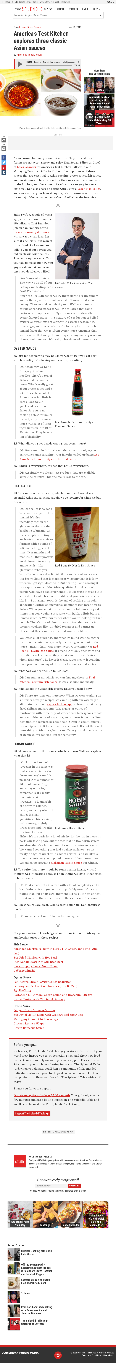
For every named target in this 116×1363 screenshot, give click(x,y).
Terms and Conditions (91, 1355)
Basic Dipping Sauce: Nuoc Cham (36, 966)
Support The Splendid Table (30, 1113)
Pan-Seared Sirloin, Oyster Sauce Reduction (43, 981)
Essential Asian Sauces (30, 27)
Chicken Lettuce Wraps (29, 1023)
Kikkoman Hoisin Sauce (66, 862)
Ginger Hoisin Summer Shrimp (34, 1010)
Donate (110, 2)
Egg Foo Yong (22, 990)
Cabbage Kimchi (24, 970)
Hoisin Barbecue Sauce (29, 1027)
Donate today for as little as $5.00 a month (42, 1095)
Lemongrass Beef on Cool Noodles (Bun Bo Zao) (45, 986)
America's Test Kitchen (29, 54)
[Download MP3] (78, 62)
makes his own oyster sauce (32, 232)
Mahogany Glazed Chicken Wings (36, 1019)
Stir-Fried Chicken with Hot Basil (35, 957)
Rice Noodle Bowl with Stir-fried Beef (38, 961)
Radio (85, 9)
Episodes (73, 9)
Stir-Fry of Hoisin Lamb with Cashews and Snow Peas (49, 1014)
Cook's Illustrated (27, 167)
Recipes (60, 9)
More (95, 9)
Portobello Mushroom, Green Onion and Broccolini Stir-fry (53, 994)
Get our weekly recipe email (58, 1180)
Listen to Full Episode (56, 1131)
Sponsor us (58, 135)
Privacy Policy (108, 1355)
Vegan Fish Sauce (88, 188)
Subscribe (74, 1185)
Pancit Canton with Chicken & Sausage (39, 999)
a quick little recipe (59, 704)
